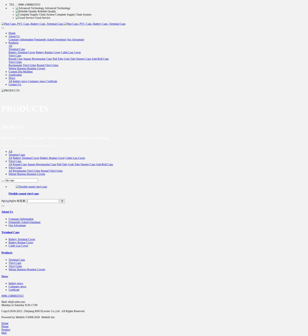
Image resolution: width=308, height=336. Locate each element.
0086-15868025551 (12, 295)
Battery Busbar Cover (52, 157)
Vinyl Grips (15, 167)
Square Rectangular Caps (42, 164)
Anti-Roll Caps (104, 164)
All (10, 45)
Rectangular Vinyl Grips (26, 170)
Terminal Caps (17, 154)
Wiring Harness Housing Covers (27, 173)
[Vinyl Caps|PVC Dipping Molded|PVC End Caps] (154, 24)
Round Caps (20, 164)
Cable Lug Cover (75, 157)
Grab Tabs (74, 164)
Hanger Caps (88, 164)
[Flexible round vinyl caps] (31, 186)
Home (12, 33)
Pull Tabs (62, 164)
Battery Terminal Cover (26, 157)
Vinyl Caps (15, 161)
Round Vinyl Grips (52, 170)
